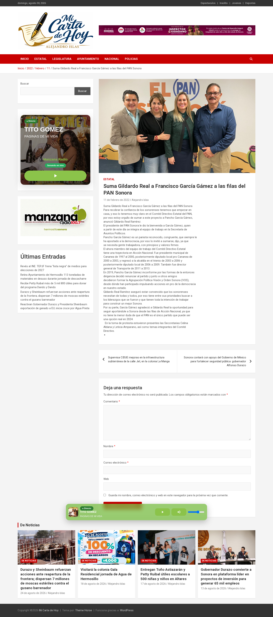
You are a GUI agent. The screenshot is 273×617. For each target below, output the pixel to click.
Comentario (111, 401)
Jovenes (236, 3)
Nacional (112, 59)
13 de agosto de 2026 (213, 588)
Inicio (24, 59)
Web (106, 479)
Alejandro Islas (140, 199)
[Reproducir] (55, 176)
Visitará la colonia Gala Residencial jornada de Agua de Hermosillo (106, 574)
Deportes (250, 3)
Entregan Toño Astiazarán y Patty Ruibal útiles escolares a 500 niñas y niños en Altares (165, 574)
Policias (131, 59)
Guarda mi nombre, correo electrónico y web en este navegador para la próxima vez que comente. (168, 495)
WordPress (127, 610)
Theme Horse (83, 610)
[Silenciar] (178, 512)
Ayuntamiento (88, 59)
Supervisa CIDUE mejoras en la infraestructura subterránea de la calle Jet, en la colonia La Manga (139, 359)
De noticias (29, 560)
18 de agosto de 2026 (93, 583)
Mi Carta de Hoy (48, 610)
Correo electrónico (116, 462)
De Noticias (30, 525)
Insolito (224, 3)
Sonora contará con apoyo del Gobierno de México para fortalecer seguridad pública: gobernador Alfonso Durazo (215, 361)
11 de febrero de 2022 (116, 199)
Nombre (109, 446)
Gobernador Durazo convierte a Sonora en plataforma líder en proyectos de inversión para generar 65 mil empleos (226, 576)
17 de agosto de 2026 (153, 583)
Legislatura (62, 59)
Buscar (24, 83)
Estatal (40, 59)
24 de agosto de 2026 (33, 593)
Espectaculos (208, 3)
